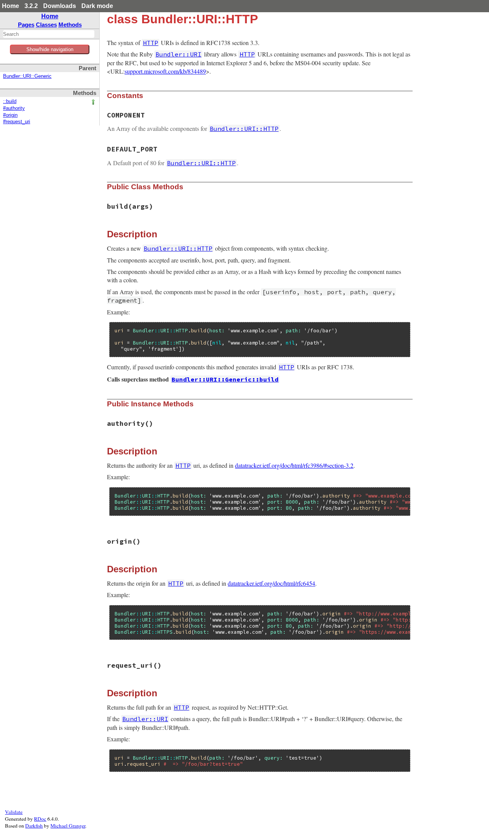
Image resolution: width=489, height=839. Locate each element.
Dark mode (97, 6)
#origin (10, 115)
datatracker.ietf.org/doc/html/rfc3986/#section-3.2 (294, 465)
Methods (70, 24)
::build (9, 101)
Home (10, 6)
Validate (14, 811)
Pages (26, 24)
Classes (46, 24)
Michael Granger (67, 825)
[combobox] (48, 34)
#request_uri (16, 121)
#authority (14, 108)
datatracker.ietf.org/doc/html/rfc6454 (271, 583)
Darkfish (34, 825)
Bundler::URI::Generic (27, 76)
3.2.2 (31, 6)
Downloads (59, 6)
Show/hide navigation (49, 49)
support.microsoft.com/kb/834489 (165, 71)
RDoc (40, 818)
